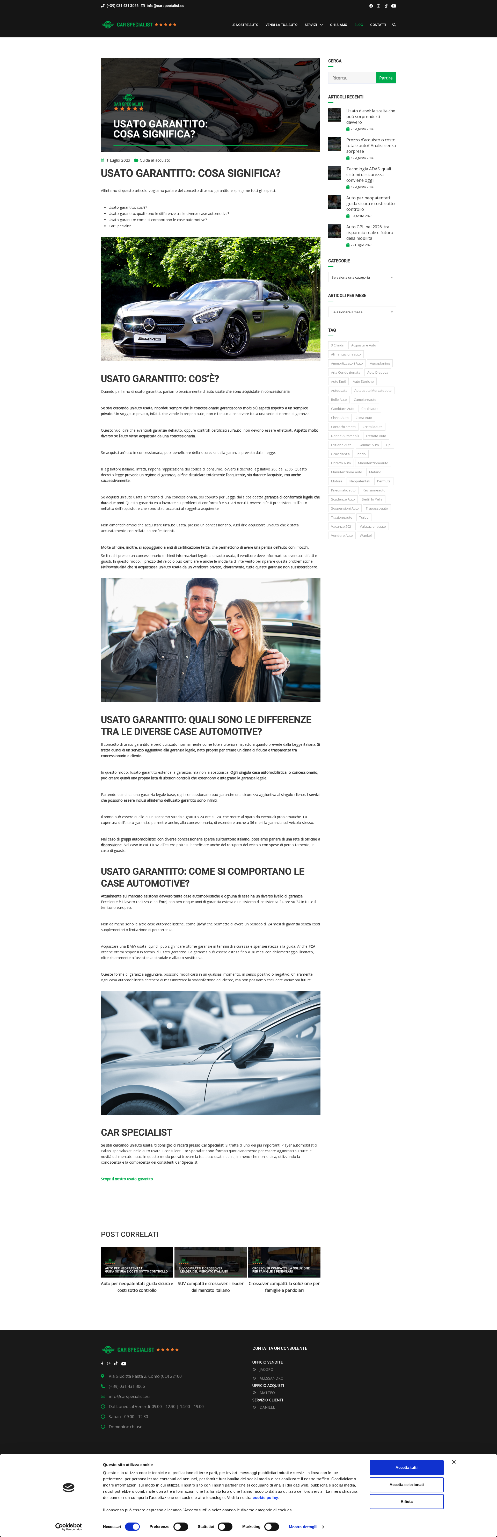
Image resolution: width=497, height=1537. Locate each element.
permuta (384, 481)
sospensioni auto (345, 508)
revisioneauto (374, 490)
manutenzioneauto (373, 463)
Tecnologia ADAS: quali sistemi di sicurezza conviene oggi (368, 174)
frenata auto (376, 435)
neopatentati (359, 481)
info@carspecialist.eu (165, 6)
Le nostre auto (244, 25)
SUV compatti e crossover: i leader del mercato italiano (137, 1287)
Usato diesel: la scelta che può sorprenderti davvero (370, 116)
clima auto (364, 417)
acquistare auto (363, 345)
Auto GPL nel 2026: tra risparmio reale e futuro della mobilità (369, 232)
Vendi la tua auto (281, 25)
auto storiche (363, 381)
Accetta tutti (407, 1467)
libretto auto (341, 463)
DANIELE (267, 1407)
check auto (340, 417)
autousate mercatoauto (373, 390)
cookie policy (265, 1497)
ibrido (361, 454)
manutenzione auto (346, 472)
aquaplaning (380, 363)
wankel (366, 535)
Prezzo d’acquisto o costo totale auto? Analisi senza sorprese (371, 145)
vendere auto (342, 535)
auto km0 (338, 381)
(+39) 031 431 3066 (122, 6)
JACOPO (266, 1369)
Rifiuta (407, 1501)
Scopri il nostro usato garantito (127, 1178)
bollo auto (339, 399)
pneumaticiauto (343, 490)
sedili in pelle (372, 499)
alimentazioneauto (346, 354)
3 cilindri (337, 345)
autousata (339, 390)
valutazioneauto (373, 526)
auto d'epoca (377, 372)
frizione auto (341, 445)
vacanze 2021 (342, 526)
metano (375, 472)
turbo (364, 517)
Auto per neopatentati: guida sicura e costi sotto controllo (370, 203)
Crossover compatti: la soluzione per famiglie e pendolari (210, 1287)
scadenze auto (343, 499)
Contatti (378, 25)
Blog (358, 25)
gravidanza (340, 454)
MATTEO (267, 1392)
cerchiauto (369, 408)
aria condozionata (345, 372)
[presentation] (111, 1270)
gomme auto (369, 445)
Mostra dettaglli (303, 1527)
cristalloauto (373, 426)
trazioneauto (341, 517)
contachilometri (343, 426)
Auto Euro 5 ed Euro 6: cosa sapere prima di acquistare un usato (284, 1287)
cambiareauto (365, 399)
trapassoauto (377, 508)
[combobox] (362, 277)
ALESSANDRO (271, 1378)
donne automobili (345, 435)
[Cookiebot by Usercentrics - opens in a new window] (68, 1527)
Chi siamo (338, 25)
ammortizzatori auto (347, 363)
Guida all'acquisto (155, 160)
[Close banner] (454, 1462)
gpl (388, 445)
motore (336, 481)
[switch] (180, 1527)
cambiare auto (342, 408)
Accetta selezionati (407, 1484)
